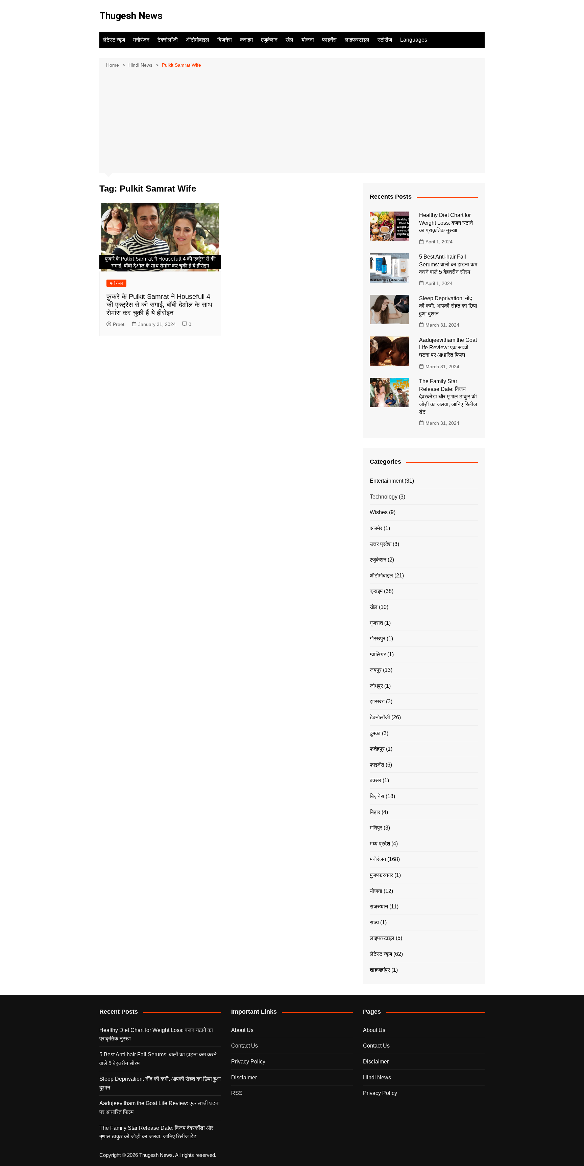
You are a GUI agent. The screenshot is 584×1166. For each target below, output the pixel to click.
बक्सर (375, 780)
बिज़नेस (224, 40)
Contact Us (244, 1046)
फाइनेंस (329, 40)
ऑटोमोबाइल (197, 40)
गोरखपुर (377, 638)
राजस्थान (379, 906)
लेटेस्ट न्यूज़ (114, 40)
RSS (237, 1093)
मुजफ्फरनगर (381, 875)
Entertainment (386, 481)
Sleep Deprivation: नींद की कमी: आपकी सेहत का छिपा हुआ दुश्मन (448, 305)
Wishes (379, 512)
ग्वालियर (378, 654)
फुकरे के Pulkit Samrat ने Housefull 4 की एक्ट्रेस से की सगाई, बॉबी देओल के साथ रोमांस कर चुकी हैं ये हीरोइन (159, 304)
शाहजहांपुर (380, 970)
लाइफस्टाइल (357, 40)
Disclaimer (244, 1077)
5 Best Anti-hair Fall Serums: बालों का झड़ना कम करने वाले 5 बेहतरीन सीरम (448, 264)
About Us (242, 1030)
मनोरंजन (141, 40)
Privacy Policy (248, 1061)
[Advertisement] (292, 119)
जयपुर (376, 670)
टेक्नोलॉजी (167, 40)
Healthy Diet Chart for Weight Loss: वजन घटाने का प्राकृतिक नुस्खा (446, 222)
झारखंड (377, 701)
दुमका (375, 733)
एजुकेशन (269, 40)
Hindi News (377, 1077)
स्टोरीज (385, 40)
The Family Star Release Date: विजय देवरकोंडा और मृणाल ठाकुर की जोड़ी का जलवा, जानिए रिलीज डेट (448, 396)
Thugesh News (131, 15)
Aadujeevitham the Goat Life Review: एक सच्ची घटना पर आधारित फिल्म (448, 347)
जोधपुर (376, 686)
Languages (413, 40)
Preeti (119, 324)
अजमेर (376, 528)
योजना (307, 40)
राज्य (374, 922)
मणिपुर (376, 828)
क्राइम (246, 40)
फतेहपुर (377, 749)
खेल (289, 40)
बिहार (375, 812)
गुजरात (376, 623)
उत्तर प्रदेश (380, 544)
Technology (383, 497)
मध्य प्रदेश (380, 843)
